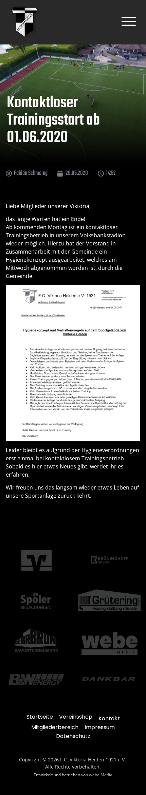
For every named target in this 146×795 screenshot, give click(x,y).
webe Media (100, 775)
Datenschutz (73, 736)
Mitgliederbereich (54, 727)
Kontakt (109, 718)
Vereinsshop (75, 717)
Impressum (100, 727)
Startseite (39, 717)
